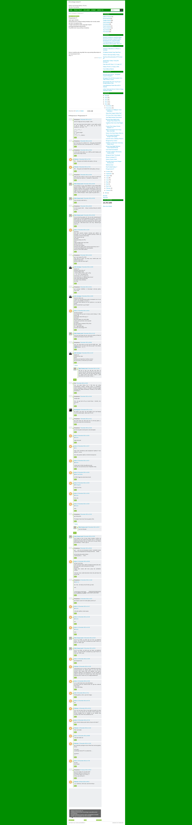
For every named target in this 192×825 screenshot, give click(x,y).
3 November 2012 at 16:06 (86, 150)
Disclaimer (87, 10)
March (107, 186)
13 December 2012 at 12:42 (85, 728)
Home (70, 10)
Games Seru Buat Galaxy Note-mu (114, 133)
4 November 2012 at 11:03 (83, 229)
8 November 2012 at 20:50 (89, 536)
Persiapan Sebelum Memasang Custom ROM (113, 152)
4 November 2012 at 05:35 (86, 206)
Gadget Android (107, 20)
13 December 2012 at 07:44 (84, 720)
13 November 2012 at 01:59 (89, 637)
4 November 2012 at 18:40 (87, 267)
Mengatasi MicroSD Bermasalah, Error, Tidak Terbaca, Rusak (112, 78)
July (107, 177)
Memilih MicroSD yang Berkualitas (111, 40)
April (107, 184)
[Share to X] (91, 111)
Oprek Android (106, 26)
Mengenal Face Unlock (111, 140)
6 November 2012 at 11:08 (93, 368)
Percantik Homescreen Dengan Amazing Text (113, 162)
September (109, 173)
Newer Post (71, 820)
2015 (106, 97)
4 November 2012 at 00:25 (89, 183)
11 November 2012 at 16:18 (84, 616)
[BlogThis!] (89, 111)
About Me (105, 197)
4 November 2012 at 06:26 (89, 215)
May (107, 182)
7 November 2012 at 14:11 (86, 418)
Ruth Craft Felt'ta (78, 474)
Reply (75, 137)
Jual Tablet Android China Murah (114, 117)
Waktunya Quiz (109, 164)
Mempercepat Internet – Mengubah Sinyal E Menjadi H (111, 75)
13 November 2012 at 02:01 (89, 648)
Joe (76, 448)
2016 (106, 95)
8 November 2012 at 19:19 (86, 514)
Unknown (76, 159)
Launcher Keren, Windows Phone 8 (114, 138)
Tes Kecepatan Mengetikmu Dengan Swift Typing (113, 136)
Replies (76, 365)
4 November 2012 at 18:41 (86, 287)
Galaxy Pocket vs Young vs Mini (111, 66)
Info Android (106, 24)
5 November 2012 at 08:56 (86, 342)
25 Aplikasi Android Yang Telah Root (112, 52)
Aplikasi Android (107, 16)
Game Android (106, 22)
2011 (106, 192)
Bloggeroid (100, 57)
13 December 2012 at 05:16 (85, 708)
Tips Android (106, 29)
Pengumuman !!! (110, 169)
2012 (106, 104)
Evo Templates (120, 822)
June (107, 180)
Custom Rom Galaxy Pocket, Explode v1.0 (113, 127)
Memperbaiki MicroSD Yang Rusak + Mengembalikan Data (112, 82)
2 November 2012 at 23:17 (86, 119)
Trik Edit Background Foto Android (111, 42)
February (108, 188)
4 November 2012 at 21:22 (89, 333)
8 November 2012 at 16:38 (83, 472)
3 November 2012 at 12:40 (86, 141)
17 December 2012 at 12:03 (85, 743)
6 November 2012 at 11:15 (86, 409)
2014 (106, 99)
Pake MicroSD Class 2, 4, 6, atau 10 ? (112, 64)
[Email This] (88, 111)
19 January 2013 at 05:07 (85, 769)
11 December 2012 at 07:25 (84, 700)
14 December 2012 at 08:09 (84, 735)
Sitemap (93, 10)
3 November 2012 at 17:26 (84, 159)
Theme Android (106, 28)
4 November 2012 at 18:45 (87, 296)
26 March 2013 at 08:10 (84, 781)
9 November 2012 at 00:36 (86, 548)
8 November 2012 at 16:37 (83, 446)
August (108, 175)
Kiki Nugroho (77, 409)
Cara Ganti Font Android (112, 149)
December (108, 105)
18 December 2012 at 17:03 (84, 760)
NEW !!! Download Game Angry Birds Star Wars (113, 130)
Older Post (98, 820)
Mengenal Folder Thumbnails (113, 155)
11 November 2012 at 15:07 (86, 598)
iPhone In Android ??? (111, 157)
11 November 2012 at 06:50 (84, 561)
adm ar (75, 229)
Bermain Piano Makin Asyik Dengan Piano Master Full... (113, 120)
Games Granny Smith (111, 159)
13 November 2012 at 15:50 (84, 658)
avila (75, 692)
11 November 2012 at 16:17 (84, 606)
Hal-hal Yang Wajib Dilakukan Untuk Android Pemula (113, 147)
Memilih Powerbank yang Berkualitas (112, 39)
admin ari (77, 582)
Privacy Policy (78, 10)
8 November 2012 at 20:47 (93, 527)
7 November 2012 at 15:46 (86, 427)
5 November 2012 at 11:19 (87, 353)
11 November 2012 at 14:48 (86, 580)
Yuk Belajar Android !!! (80, 822)
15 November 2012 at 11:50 (85, 666)
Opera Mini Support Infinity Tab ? (114, 113)
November (108, 108)
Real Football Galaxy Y (111, 167)
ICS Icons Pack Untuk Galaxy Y (114, 115)
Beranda (105, 195)
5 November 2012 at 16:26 (86, 396)
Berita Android (106, 18)
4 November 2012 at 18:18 (86, 255)
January (108, 190)
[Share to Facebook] (92, 111)
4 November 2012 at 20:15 (83, 310)
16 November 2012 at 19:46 (84, 681)
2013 (106, 102)
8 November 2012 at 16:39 (83, 493)
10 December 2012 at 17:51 (83, 692)
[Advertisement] (85, 39)
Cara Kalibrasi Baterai (108, 69)
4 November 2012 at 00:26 (89, 198)
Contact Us (100, 10)
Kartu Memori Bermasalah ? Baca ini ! (112, 43)
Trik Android (106, 31)
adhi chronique (77, 267)
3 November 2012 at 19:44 (86, 174)
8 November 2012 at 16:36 (83, 435)
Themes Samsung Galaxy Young (111, 54)
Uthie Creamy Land (78, 183)
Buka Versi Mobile (107, 206)
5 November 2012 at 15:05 (82, 383)
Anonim (76, 437)
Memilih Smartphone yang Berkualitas (112, 37)
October (108, 171)
